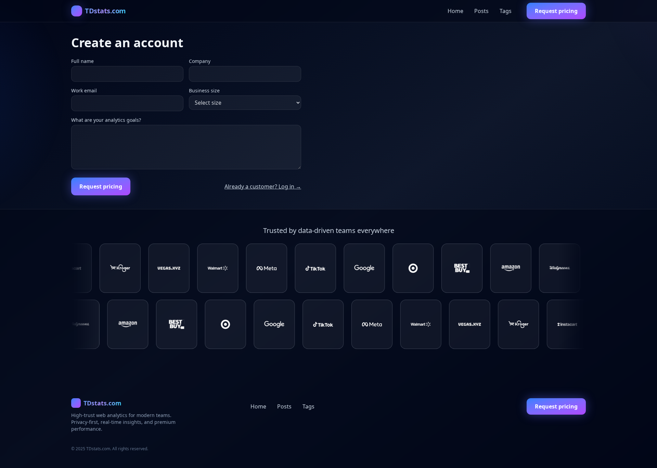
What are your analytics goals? (106, 120)
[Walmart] (187, 268)
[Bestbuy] (431, 268)
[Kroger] (89, 268)
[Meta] (236, 268)
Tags (506, 11)
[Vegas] (138, 268)
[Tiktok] (285, 268)
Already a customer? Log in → (262, 186)
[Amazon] (480, 268)
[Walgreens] (529, 268)
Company (199, 61)
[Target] (382, 268)
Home (455, 11)
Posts (481, 11)
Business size (204, 90)
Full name (82, 61)
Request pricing (556, 11)
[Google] (334, 268)
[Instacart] (578, 268)
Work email (84, 90)
